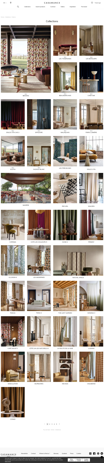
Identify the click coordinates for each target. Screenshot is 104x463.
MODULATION (13, 384)
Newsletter (24, 453)
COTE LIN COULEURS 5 (39, 242)
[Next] (59, 424)
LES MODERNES (39, 277)
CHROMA (13, 242)
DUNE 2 (65, 242)
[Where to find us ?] (11, 2)
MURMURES (39, 384)
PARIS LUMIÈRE (91, 132)
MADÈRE (26, 205)
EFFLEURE (39, 132)
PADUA (12, 313)
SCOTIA (12, 169)
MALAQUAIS (65, 132)
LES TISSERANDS (65, 59)
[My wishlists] (92, 2)
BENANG (26, 96)
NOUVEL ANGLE (78, 277)
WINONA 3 (91, 313)
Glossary (56, 453)
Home (2, 17)
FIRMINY (91, 242)
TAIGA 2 (39, 313)
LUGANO (91, 348)
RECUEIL (65, 206)
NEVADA (65, 384)
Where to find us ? (44, 453)
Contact (33, 453)
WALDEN (91, 206)
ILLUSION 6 (13, 277)
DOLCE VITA (91, 169)
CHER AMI (91, 95)
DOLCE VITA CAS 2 (12, 132)
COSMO (12, 419)
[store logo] (52, 3)
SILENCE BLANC (39, 169)
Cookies (78, 453)
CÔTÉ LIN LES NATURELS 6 (39, 348)
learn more (8, 461)
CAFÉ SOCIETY (13, 348)
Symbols (64, 453)
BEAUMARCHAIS (65, 95)
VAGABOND (91, 384)
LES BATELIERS (91, 59)
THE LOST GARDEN (65, 313)
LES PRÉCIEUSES (65, 168)
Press (71, 453)
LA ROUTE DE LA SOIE (65, 348)
